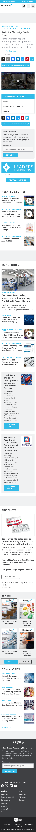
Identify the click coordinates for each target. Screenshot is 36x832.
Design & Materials (10, 26)
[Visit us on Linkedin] (11, 786)
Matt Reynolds (11, 51)
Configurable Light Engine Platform (16, 570)
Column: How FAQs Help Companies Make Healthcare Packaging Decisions (11, 348)
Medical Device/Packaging (17, 28)
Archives (25, 662)
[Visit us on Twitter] (6, 786)
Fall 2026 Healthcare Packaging (9, 622)
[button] (18, 81)
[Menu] (33, 6)
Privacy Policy (16, 824)
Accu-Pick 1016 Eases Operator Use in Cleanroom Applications (11, 200)
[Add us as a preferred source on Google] (32, 59)
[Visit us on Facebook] (2, 786)
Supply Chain (6, 315)
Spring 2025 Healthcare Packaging (26, 653)
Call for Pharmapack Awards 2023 (10, 240)
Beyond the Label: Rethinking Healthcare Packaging (11, 678)
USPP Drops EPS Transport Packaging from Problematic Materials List (10, 362)
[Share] (13, 59)
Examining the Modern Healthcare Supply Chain (11, 704)
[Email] (8, 59)
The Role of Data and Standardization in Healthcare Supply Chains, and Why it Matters (10, 319)
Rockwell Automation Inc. (13, 106)
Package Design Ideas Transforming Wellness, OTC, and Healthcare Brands (11, 691)
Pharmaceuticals (8, 293)
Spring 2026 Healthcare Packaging (26, 623)
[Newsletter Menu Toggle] (23, 6)
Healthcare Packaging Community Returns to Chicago (11, 227)
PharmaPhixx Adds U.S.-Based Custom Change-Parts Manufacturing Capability (17, 562)
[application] (18, 81)
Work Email (7, 145)
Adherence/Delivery (8, 714)
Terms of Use (28, 824)
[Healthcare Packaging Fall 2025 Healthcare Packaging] (9, 638)
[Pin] (27, 59)
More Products (10, 577)
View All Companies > (18, 180)
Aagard (6, 111)
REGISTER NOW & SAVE (11, 488)
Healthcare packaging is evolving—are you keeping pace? (11, 718)
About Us (6, 824)
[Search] (28, 6)
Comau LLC (7, 101)
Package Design (7, 687)
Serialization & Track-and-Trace (12, 329)
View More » (6, 727)
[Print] (3, 59)
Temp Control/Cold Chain (11, 357)
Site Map (19, 826)
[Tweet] (22, 59)
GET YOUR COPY (11, 426)
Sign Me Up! (10, 155)
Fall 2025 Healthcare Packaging (9, 652)
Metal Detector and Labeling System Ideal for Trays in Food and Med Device (10, 214)
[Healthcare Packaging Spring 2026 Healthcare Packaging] (27, 609)
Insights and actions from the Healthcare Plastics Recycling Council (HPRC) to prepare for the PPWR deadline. (17, 307)
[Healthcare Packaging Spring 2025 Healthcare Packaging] (27, 638)
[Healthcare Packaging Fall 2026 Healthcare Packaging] (9, 609)
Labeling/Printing (8, 674)
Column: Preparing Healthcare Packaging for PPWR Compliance (15, 298)
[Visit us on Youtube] (15, 786)
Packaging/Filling (8, 196)
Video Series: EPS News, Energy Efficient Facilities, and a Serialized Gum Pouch (12, 335)
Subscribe (11, 662)
